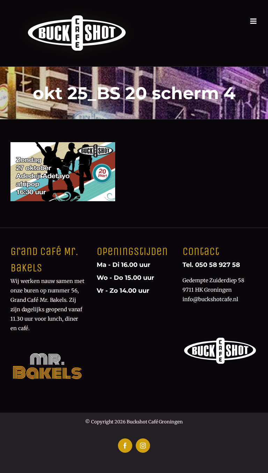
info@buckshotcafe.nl (210, 299)
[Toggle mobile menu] (254, 21)
